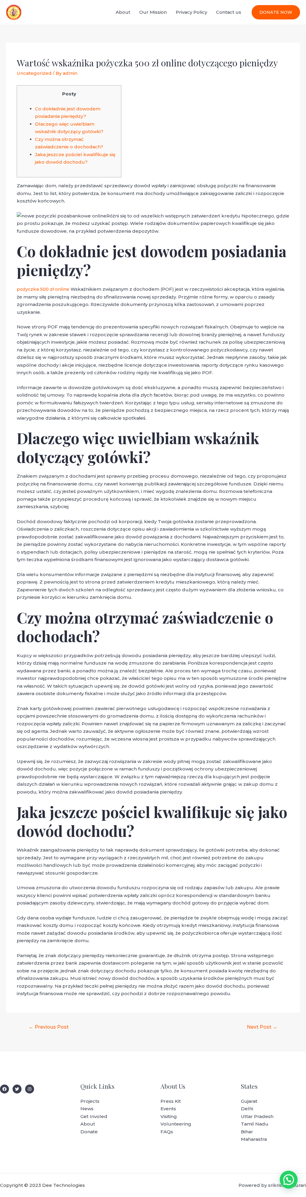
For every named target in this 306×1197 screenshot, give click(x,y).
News (87, 1108)
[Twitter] (17, 1089)
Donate (89, 1131)
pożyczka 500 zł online (43, 289)
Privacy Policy (191, 12)
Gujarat (249, 1101)
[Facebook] (4, 1089)
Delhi (247, 1108)
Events (168, 1108)
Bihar (247, 1131)
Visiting (168, 1116)
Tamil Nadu (254, 1124)
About (123, 12)
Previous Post (49, 1027)
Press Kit (170, 1101)
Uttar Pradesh (257, 1116)
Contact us (228, 12)
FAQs (166, 1131)
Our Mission (153, 12)
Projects (90, 1101)
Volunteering (175, 1124)
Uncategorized (34, 73)
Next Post (262, 1027)
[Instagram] (29, 1089)
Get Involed (93, 1116)
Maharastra (254, 1139)
